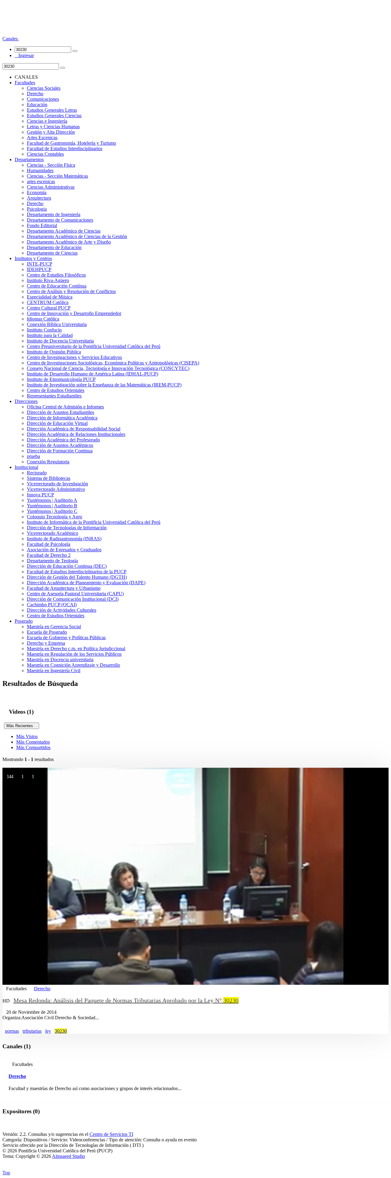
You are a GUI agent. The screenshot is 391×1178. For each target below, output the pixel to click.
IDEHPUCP (39, 269)
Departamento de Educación (54, 247)
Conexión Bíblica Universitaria (57, 324)
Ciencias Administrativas (51, 187)
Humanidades (40, 170)
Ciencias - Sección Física (51, 165)
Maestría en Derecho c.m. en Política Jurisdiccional (76, 648)
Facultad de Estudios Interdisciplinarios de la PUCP (76, 571)
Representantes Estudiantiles (54, 395)
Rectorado (37, 472)
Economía (36, 192)
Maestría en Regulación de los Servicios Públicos (74, 654)
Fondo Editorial (42, 225)
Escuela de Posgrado (47, 632)
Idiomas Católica (43, 318)
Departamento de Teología (52, 560)
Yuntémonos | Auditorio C (52, 511)
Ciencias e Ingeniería (47, 121)
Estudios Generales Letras (52, 110)
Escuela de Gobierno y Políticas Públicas (66, 637)
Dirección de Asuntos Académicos (60, 445)
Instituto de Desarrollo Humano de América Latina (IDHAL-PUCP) (92, 373)
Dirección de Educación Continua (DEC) (67, 566)
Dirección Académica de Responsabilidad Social (73, 428)
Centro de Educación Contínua (56, 285)
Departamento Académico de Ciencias (63, 231)
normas (12, 1031)
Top (6, 1172)
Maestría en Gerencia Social (54, 626)
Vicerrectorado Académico (52, 533)
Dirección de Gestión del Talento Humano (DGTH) (77, 577)
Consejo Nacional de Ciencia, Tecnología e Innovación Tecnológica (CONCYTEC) (108, 368)
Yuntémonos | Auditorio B (52, 505)
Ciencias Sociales (43, 88)
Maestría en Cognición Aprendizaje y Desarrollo (73, 665)
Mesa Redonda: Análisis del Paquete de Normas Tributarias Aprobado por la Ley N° (126, 1000)
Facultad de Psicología (48, 544)
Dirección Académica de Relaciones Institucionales (76, 434)
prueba (33, 456)
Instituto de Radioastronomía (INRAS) (64, 538)
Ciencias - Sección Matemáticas (57, 176)
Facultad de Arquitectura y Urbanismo (63, 588)
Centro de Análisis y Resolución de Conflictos (71, 291)
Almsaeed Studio (68, 1156)
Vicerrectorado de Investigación (57, 483)
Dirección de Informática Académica (62, 417)
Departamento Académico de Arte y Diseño (69, 242)
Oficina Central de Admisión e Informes (65, 406)
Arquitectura (39, 198)
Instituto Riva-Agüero (48, 280)
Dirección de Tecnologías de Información (67, 527)
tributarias (32, 1031)
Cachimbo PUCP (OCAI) (52, 604)
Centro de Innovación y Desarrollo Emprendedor (74, 313)
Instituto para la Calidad (50, 335)
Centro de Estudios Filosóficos (56, 274)
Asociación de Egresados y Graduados (64, 549)
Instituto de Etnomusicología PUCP (61, 379)
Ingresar (24, 55)
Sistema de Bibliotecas (48, 478)
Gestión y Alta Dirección (51, 132)
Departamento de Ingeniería (53, 214)
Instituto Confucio (44, 329)
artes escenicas (41, 181)
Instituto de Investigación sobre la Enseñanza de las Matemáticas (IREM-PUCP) (104, 384)
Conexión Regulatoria (48, 461)
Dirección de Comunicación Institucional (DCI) (73, 599)
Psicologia (37, 209)
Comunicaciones (43, 99)
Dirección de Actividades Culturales (61, 610)
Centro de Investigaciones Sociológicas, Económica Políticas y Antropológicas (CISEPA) (113, 362)
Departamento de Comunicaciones (60, 220)
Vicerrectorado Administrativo (56, 489)
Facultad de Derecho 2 (49, 555)
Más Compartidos (33, 747)
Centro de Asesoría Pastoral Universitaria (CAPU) (75, 593)
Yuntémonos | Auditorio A (52, 500)
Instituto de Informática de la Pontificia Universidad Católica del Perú (93, 522)
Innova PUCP (40, 494)
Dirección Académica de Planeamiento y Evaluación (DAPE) (86, 582)
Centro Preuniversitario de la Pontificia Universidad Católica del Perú (93, 346)
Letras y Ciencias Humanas (53, 126)
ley (48, 1031)
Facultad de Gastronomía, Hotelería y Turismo (71, 143)
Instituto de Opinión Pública (54, 351)
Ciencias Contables (45, 154)
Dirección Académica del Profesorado (63, 439)
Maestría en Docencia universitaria (60, 659)
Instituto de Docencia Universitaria (60, 340)
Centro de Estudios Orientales (55, 390)
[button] (10, 38)
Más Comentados (33, 742)
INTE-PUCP (39, 263)
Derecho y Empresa (46, 643)
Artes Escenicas (42, 137)
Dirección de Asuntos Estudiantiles (60, 412)
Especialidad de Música (49, 296)
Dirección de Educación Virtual (57, 423)
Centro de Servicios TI (111, 1134)
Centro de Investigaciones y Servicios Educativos (74, 357)
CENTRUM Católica (47, 302)
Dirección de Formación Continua (60, 450)
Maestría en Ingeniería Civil (53, 670)
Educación (37, 104)
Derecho (35, 93)
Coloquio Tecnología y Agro (54, 516)
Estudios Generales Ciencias (54, 115)
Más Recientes (21, 725)
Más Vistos (27, 736)
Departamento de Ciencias (52, 253)
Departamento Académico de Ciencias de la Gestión (77, 236)
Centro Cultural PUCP (49, 307)
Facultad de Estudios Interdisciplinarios (64, 148)
